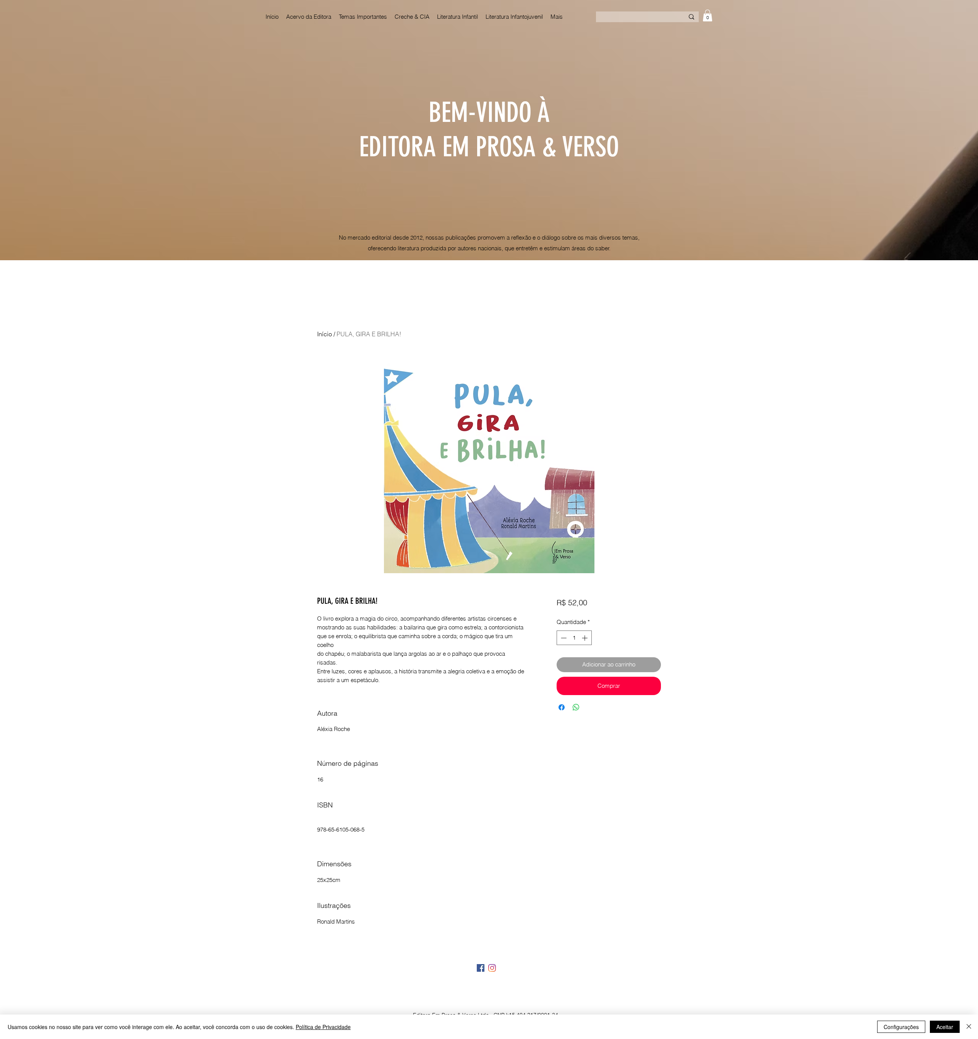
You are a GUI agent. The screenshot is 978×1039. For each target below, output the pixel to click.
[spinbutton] (574, 638)
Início (324, 334)
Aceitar (944, 1027)
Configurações (901, 1027)
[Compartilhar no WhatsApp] (576, 707)
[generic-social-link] (480, 968)
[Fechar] (968, 1027)
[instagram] (492, 968)
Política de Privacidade (323, 1027)
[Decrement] (563, 638)
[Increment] (585, 638)
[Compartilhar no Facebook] (561, 707)
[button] (707, 15)
